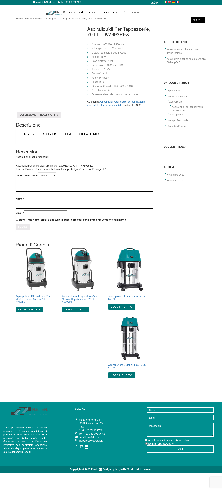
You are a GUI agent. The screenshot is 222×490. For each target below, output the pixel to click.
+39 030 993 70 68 (94, 433)
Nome (20, 198)
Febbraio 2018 (175, 180)
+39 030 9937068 (73, 1)
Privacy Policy (181, 440)
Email (20, 213)
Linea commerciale (33, 18)
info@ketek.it (48, 1)
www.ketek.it (96, 440)
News (105, 12)
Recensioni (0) (49, 114)
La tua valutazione (27, 175)
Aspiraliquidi (50, 18)
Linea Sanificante (176, 126)
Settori (92, 12)
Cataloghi (76, 12)
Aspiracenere (174, 90)
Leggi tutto (29, 309)
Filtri (67, 133)
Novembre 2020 (175, 174)
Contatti (135, 12)
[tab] (28, 115)
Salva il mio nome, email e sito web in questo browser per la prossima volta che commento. (73, 219)
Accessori (50, 133)
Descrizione (28, 114)
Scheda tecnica (88, 133)
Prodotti (119, 12)
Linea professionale (177, 120)
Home (19, 18)
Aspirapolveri (176, 114)
